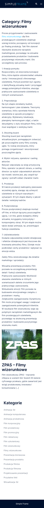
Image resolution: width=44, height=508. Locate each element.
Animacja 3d (9, 410)
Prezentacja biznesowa (14, 455)
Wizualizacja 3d (11, 482)
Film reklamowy (11, 437)
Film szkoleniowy (12, 441)
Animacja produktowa (14, 419)
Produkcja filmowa (12, 468)
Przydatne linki (10, 477)
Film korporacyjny (12, 423)
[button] (36, 4)
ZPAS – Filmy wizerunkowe (14, 367)
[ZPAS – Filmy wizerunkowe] (22, 344)
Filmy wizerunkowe (12, 450)
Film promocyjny (11, 432)
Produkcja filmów (12, 464)
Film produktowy (11, 428)
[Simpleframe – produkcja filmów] (17, 4)
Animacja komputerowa (15, 414)
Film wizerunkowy (12, 446)
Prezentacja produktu (14, 459)
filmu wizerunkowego (12, 36)
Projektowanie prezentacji (16, 473)
